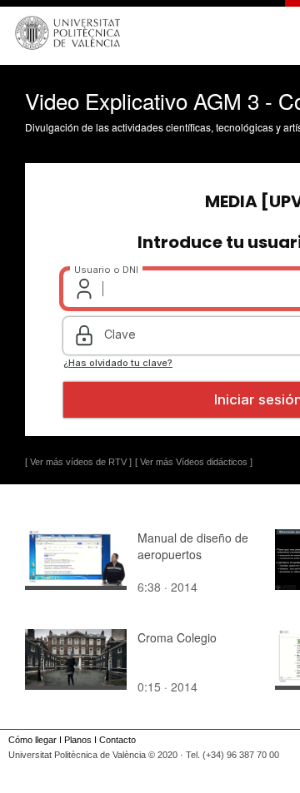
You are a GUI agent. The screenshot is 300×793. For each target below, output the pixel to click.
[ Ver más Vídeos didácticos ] (193, 462)
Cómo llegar (32, 740)
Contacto (117, 740)
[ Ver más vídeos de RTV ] (78, 462)
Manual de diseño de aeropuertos (193, 546)
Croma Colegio (177, 637)
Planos (78, 740)
